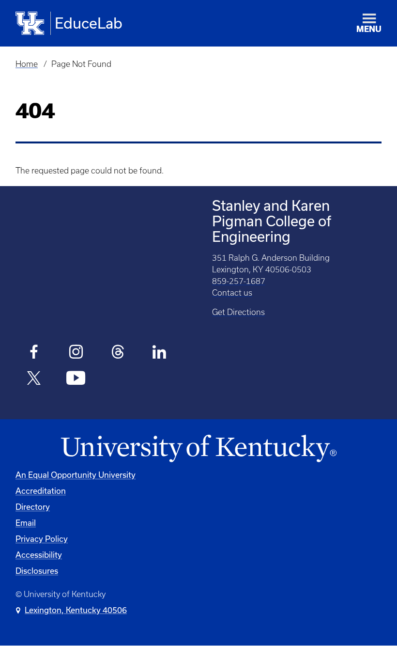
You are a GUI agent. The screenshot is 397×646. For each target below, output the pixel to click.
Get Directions (238, 312)
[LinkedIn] (159, 353)
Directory (32, 506)
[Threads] (118, 353)
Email (25, 522)
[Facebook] (34, 353)
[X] (34, 379)
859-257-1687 (238, 281)
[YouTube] (76, 379)
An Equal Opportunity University (75, 474)
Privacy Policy (41, 538)
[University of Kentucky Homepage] (198, 449)
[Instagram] (76, 353)
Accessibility (38, 554)
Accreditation (40, 490)
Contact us (232, 292)
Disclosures (36, 570)
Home (26, 64)
